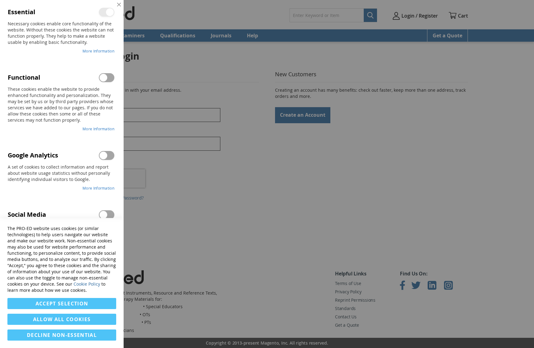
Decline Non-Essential (62, 335)
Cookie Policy (87, 284)
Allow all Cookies (62, 319)
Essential (106, 12)
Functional (106, 77)
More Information (98, 50)
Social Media (106, 214)
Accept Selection (62, 303)
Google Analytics (106, 155)
